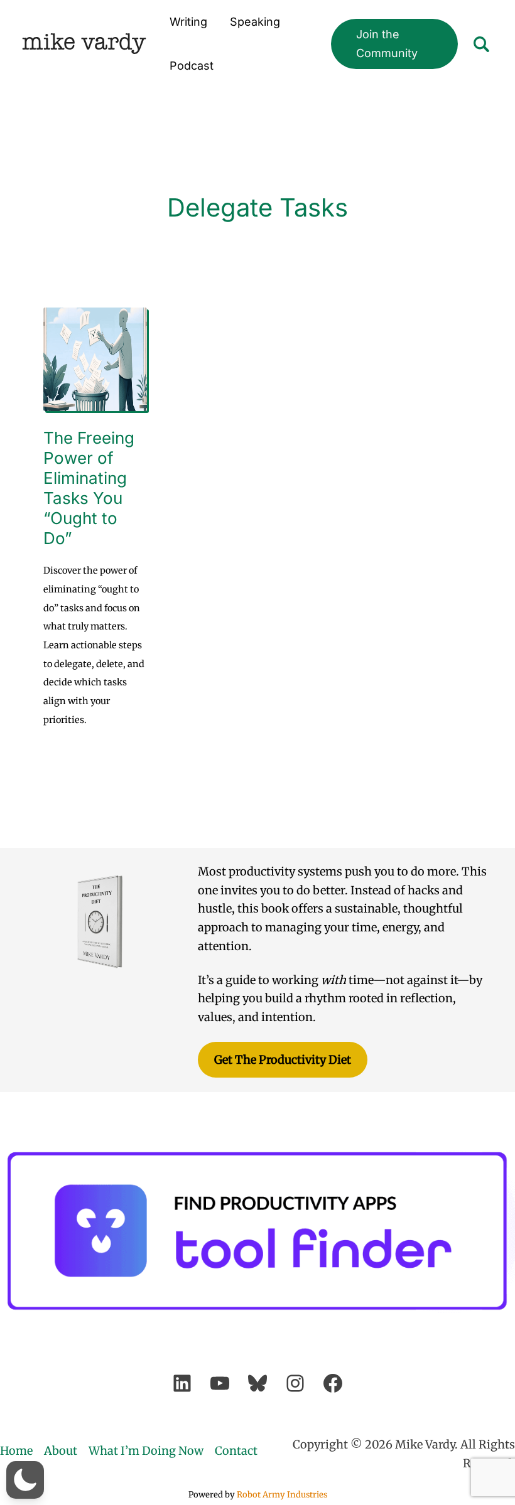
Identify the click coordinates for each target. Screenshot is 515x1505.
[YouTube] (220, 1383)
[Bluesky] (257, 1383)
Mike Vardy (84, 44)
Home (16, 1450)
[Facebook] (333, 1383)
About (60, 1450)
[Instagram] (295, 1383)
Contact (236, 1450)
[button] (394, 43)
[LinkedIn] (182, 1383)
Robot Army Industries (282, 1494)
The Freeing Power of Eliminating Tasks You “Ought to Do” (88, 488)
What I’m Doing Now (146, 1450)
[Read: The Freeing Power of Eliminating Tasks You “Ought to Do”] (95, 358)
